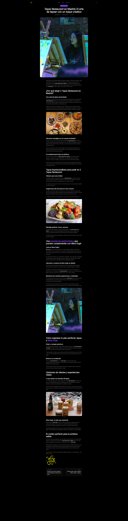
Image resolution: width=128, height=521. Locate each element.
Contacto (68, 2)
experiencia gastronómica (62, 241)
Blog (63, 2)
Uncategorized (64, 5)
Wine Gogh (52, 340)
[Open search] (97, 3)
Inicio (59, 2)
